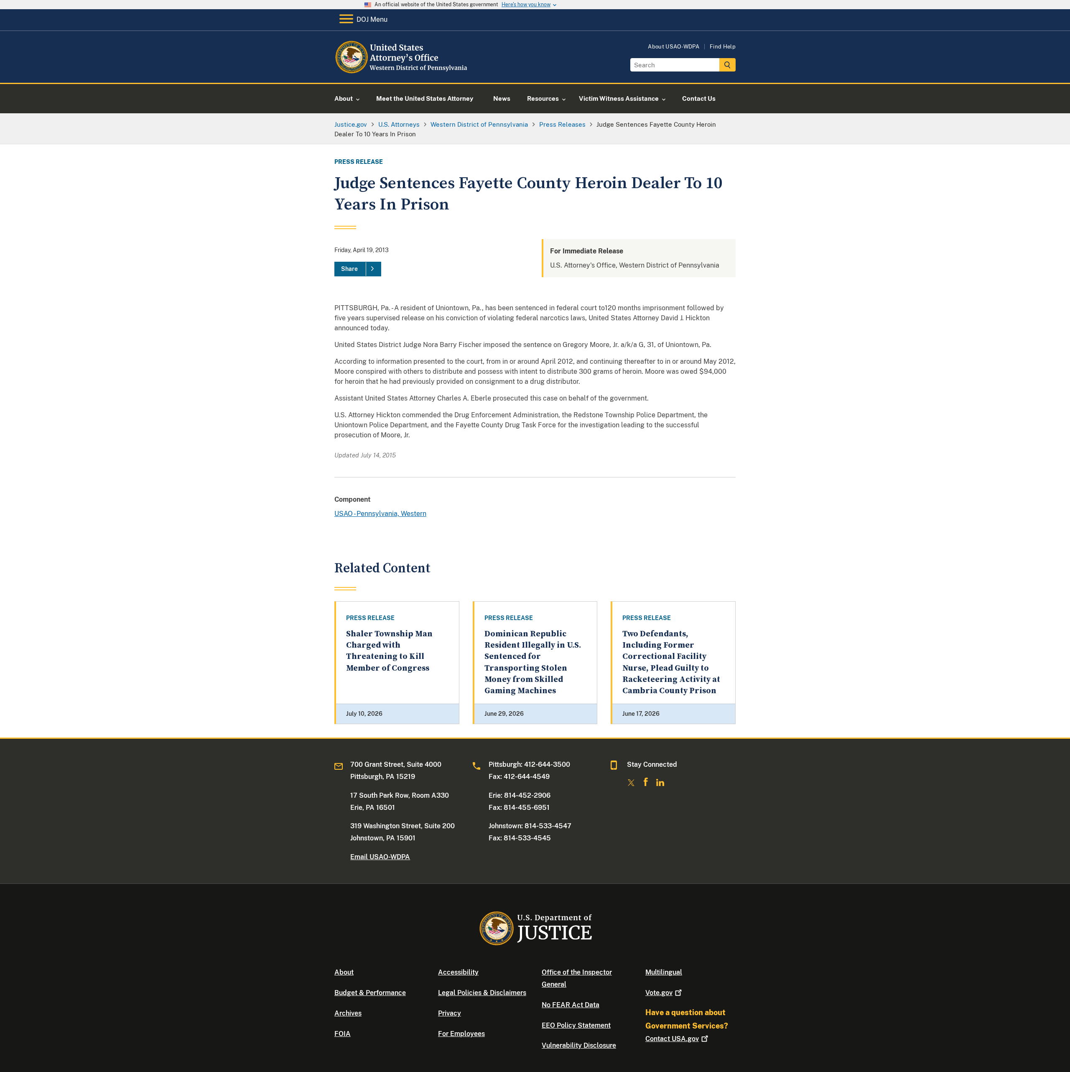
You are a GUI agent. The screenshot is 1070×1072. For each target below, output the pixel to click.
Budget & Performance (370, 993)
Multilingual (663, 972)
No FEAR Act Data (570, 1005)
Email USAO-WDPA (380, 857)
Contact (672, 1039)
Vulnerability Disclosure (579, 1045)
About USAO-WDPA (673, 46)
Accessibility (458, 972)
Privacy (449, 1013)
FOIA (342, 1034)
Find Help (723, 46)
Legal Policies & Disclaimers (482, 993)
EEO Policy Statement (576, 1025)
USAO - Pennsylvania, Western (380, 514)
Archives (348, 1013)
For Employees (461, 1034)
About (344, 972)
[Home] (402, 73)
